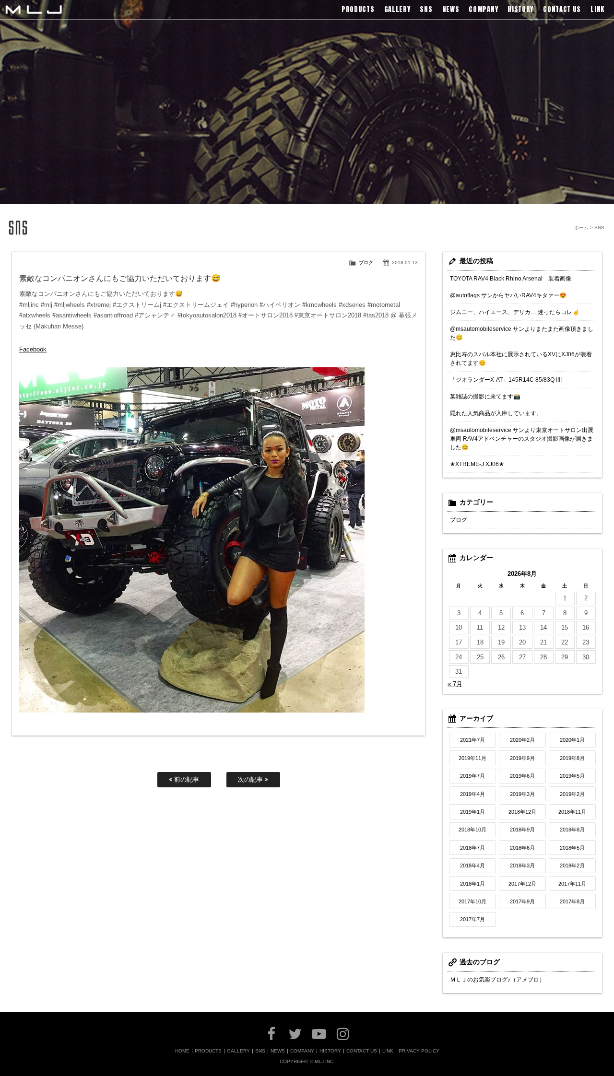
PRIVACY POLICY (419, 1051)
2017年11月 (572, 884)
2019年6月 (522, 776)
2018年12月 (522, 812)
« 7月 (455, 684)
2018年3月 (522, 865)
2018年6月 (522, 848)
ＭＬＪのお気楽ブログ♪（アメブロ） (497, 979)
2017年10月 (472, 901)
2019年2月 (572, 794)
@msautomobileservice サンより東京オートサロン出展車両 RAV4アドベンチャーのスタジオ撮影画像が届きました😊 (521, 439)
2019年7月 (472, 776)
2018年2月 (572, 865)
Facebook (33, 349)
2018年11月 (572, 812)
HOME (182, 1051)
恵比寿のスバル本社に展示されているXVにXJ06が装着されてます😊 (521, 358)
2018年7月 (472, 848)
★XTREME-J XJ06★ (477, 464)
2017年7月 (472, 919)
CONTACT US (361, 1051)
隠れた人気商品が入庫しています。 (496, 413)
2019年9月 (522, 758)
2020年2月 (522, 740)
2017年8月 (572, 901)
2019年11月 (472, 758)
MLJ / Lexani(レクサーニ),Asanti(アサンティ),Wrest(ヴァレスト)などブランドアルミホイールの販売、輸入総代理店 (33, 9)
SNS (260, 1051)
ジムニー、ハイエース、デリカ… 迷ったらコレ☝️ (514, 312)
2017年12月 (522, 884)
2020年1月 (572, 740)
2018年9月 (522, 829)
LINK (387, 1051)
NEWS (278, 1051)
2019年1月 (472, 812)
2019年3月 (522, 794)
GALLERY (238, 1051)
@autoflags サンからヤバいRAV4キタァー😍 (508, 295)
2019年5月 (572, 776)
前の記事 (185, 779)
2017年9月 (522, 901)
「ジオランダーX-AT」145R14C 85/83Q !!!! (506, 379)
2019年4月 (472, 794)
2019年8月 (572, 758)
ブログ (366, 262)
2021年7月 (472, 740)
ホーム (581, 227)
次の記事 (251, 779)
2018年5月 (572, 848)
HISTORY (330, 1051)
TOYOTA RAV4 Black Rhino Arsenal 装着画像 (510, 278)
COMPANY (302, 1051)
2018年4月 (472, 865)
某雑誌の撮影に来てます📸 (485, 396)
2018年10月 (472, 829)
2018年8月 (572, 829)
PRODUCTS (208, 1051)
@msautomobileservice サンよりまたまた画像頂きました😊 (521, 333)
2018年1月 (472, 884)
